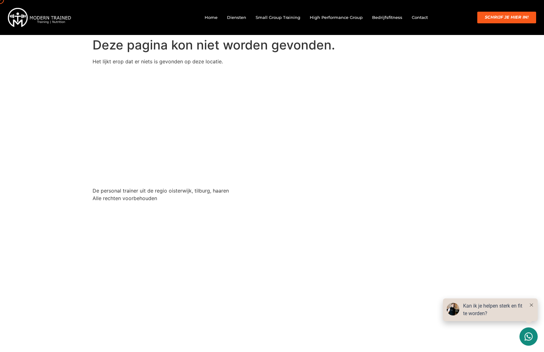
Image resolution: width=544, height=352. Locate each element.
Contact (420, 17)
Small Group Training (278, 17)
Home (211, 17)
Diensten (236, 17)
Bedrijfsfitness (387, 17)
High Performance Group (336, 17)
